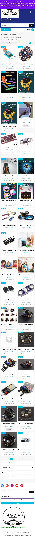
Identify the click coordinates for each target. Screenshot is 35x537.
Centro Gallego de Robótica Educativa (8, 20)
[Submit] (31, 25)
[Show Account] (30, 11)
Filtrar (17, 503)
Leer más (26, 125)
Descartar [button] (29, 7)
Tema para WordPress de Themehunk (21, 535)
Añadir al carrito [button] (10, 68)
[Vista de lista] (33, 43)
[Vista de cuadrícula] (30, 43)
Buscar (31, 492)
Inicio (2, 37)
